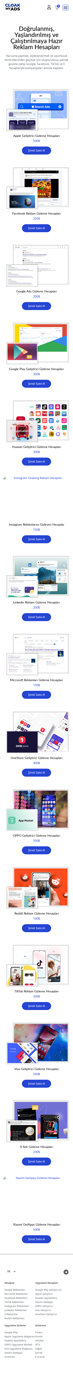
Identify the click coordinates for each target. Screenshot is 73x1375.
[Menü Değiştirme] (65, 8)
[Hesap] (49, 7)
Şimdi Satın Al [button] (36, 150)
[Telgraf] (66, 1272)
